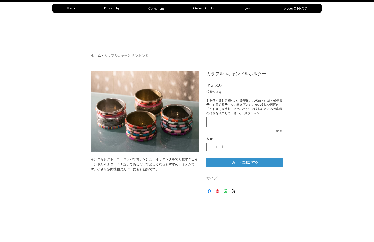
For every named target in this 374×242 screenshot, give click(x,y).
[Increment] (223, 147)
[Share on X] (234, 191)
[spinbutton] (216, 147)
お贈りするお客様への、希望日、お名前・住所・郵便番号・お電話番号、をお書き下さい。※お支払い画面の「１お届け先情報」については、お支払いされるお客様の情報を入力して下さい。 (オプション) (244, 107)
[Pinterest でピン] (217, 191)
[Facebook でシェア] (209, 191)
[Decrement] (210, 147)
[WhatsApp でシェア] (225, 191)
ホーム (96, 55)
